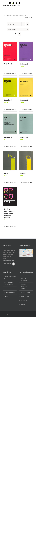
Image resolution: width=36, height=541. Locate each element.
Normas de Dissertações (24, 279)
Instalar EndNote (25, 296)
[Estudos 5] (26, 51)
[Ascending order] (27, 24)
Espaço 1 (23, 173)
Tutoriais (23, 304)
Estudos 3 (24, 100)
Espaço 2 (7, 173)
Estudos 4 (8, 100)
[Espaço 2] (10, 161)
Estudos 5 (24, 64)
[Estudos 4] (10, 87)
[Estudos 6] (10, 51)
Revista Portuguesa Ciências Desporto (8, 283)
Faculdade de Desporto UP (10, 277)
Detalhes (13, 73)
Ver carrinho (29, 17)
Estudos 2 (8, 137)
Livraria (5, 296)
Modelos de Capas (25, 292)
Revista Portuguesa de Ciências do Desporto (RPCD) (9, 213)
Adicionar (8, 73)
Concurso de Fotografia (9, 292)
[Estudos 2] (10, 124)
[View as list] (19, 34)
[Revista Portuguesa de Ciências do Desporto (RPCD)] (10, 196)
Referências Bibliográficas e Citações (24, 286)
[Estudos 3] (26, 87)
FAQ (5, 288)
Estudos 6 (8, 64)
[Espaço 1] (26, 161)
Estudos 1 (24, 137)
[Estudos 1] (26, 124)
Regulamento (24, 300)
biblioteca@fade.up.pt (8, 260)
